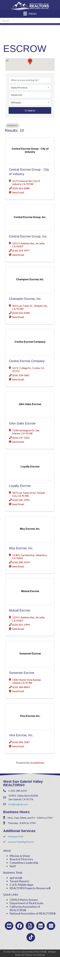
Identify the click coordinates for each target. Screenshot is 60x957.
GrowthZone (37, 762)
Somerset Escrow (21, 672)
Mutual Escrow (19, 610)
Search (31, 110)
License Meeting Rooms (21, 841)
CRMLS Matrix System (24, 899)
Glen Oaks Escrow (22, 423)
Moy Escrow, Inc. (21, 548)
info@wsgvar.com (18, 804)
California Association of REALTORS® (25, 908)
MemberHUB (15, 836)
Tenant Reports (19, 881)
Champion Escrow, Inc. (25, 298)
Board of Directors (21, 859)
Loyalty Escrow (19, 485)
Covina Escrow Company (27, 361)
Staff (13, 866)
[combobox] (30, 87)
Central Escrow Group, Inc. (28, 236)
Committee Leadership (24, 862)
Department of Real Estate (26, 903)
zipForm (15, 877)
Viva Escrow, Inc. (21, 735)
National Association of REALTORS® (33, 913)
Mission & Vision (20, 856)
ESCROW (12, 125)
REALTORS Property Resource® (30, 888)
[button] (30, 61)
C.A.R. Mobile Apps (21, 884)
